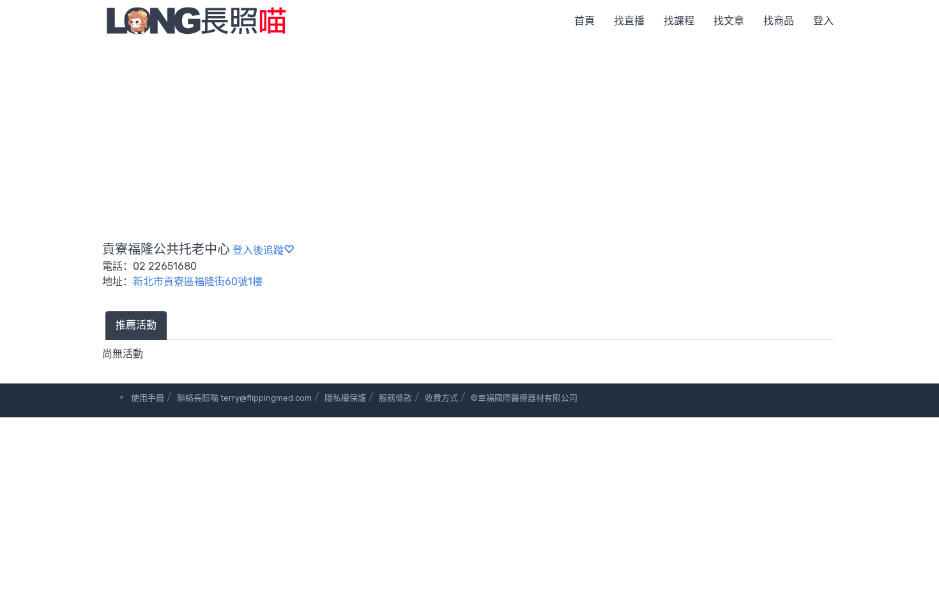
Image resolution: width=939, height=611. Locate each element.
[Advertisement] (469, 137)
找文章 (729, 21)
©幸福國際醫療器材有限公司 (524, 398)
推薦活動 (136, 325)
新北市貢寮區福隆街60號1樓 (198, 281)
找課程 (679, 21)
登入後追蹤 (258, 250)
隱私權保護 (345, 398)
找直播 (629, 21)
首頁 (584, 21)
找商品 (778, 21)
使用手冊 (147, 398)
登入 (823, 21)
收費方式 (441, 398)
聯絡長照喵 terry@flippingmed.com (244, 398)
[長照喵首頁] (196, 20)
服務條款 (395, 398)
